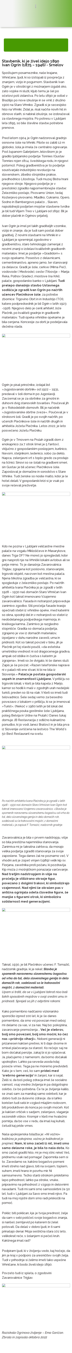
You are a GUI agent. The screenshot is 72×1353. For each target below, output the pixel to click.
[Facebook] (55, 15)
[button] (36, 45)
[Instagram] (64, 15)
